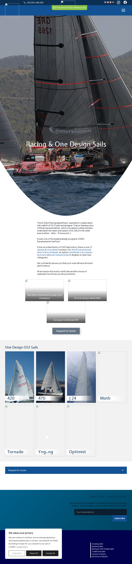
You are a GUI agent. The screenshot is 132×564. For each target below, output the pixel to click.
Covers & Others (99, 554)
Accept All (50, 553)
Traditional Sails (98, 551)
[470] (50, 377)
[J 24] (81, 377)
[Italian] (110, 2)
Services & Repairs (100, 556)
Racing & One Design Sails (103, 549)
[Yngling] (50, 430)
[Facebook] (125, 2)
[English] (105, 2)
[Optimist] (81, 430)
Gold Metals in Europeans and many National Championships (64, 253)
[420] (19, 377)
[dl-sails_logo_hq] (12, 10)
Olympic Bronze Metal (47, 249)
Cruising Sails (97, 544)
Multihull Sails (97, 546)
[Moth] (112, 377)
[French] (108, 2)
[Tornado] (19, 430)
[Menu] (123, 10)
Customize (17, 553)
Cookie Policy (22, 547)
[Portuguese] (113, 2)
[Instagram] (118, 2)
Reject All (34, 553)
